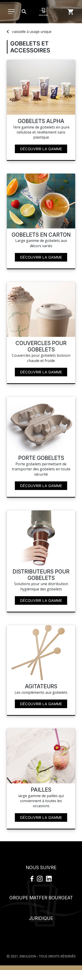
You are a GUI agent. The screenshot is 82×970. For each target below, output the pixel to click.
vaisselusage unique (31, 31)
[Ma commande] (70, 11)
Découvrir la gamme (41, 149)
